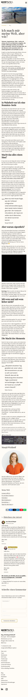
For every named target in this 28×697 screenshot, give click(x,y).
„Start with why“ (13, 296)
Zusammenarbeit (5, 666)
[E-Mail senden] (7, 510)
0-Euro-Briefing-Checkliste (7, 668)
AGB (2, 678)
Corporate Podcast (6, 664)
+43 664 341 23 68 (6, 646)
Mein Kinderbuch (6, 500)
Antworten (4, 543)
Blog (2, 673)
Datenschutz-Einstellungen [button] (8, 682)
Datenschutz (4, 680)
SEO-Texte (3, 657)
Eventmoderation (5, 662)
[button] (26, 3)
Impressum (4, 684)
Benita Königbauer (6, 189)
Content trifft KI (6, 493)
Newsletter (4, 676)
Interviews (5, 498)
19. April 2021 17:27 (5, 579)
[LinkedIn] (2, 689)
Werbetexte (4, 655)
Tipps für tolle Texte (7, 504)
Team (21, 353)
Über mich (3, 651)
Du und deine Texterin (8, 495)
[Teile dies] (10, 510)
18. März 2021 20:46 (10, 523)
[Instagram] (7, 689)
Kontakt (3, 675)
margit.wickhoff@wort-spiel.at (8, 648)
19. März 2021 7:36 (11, 549)
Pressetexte (4, 660)
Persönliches (6, 502)
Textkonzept (4, 659)
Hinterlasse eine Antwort (13, 517)
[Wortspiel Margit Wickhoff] (7, 2)
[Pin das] (21, 510)
